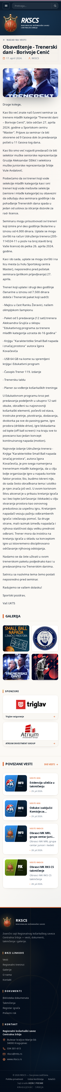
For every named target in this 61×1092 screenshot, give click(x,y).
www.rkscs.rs (14, 1059)
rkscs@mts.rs (14, 1053)
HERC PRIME (35, 1083)
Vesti (5, 959)
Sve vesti (49, 764)
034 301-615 (14, 1048)
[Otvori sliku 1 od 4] (16, 638)
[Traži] (55, 6)
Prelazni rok (9, 1013)
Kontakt (7, 979)
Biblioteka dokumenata (16, 997)
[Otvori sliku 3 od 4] (16, 667)
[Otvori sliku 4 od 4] (45, 667)
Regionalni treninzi (13, 964)
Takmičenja (9, 1002)
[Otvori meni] (6, 5)
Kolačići (51, 1079)
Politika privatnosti (14, 1079)
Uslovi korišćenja (36, 1079)
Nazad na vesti (16, 40)
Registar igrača (11, 1008)
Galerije (7, 969)
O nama (7, 974)
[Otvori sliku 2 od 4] (45, 638)
